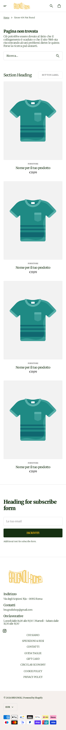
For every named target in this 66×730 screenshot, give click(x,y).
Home (6, 17)
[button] (7, 6)
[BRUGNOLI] (21, 6)
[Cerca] (57, 56)
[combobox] (28, 56)
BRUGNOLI (16, 697)
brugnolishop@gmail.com (18, 609)
